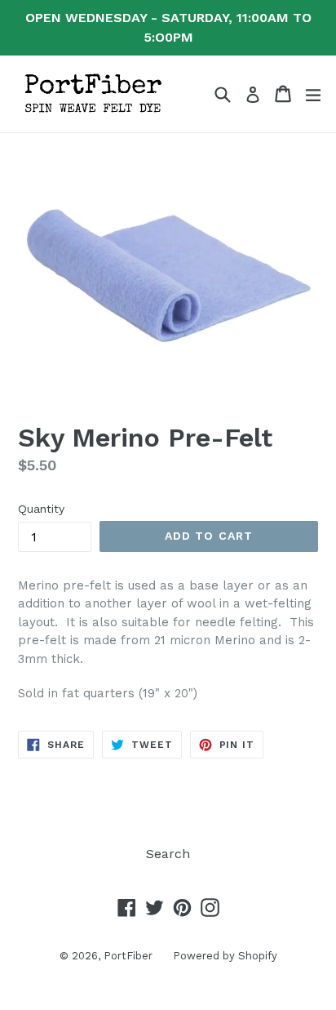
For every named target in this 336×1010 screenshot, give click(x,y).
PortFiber (128, 956)
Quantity (41, 508)
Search (168, 853)
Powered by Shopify (225, 956)
